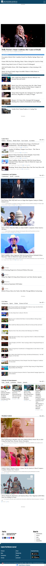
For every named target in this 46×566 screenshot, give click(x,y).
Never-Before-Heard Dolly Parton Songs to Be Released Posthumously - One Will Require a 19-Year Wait (24, 144)
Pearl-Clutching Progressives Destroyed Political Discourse (17, 270)
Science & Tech (23, 303)
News (2, 553)
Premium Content (7, 416)
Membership (18, 553)
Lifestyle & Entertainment (9, 380)
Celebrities (13, 382)
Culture (16, 303)
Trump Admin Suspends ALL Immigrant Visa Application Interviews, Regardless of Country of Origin (27, 93)
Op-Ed (11, 176)
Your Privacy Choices (24, 565)
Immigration (5, 303)
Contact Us (37, 535)
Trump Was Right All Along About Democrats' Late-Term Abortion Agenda (21, 277)
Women (19, 382)
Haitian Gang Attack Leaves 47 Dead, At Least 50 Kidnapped (18, 64)
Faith (3, 382)
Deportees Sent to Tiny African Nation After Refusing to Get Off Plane (24, 330)
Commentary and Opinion (9, 174)
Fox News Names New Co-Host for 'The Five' (18, 312)
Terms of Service (30, 562)
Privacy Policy (22, 562)
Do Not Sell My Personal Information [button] (38, 562)
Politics (4, 140)
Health (7, 382)
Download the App (35, 551)
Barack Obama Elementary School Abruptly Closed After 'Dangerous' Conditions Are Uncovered (24, 155)
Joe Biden (32, 140)
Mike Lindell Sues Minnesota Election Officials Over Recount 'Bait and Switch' (25, 324)
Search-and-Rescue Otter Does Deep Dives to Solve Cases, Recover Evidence (28, 395)
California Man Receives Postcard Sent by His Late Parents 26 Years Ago (16, 394)
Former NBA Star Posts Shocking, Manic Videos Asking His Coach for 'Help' (22, 61)
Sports (11, 303)
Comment (18, 51)
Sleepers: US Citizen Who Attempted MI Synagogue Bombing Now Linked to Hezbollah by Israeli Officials (26, 100)
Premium (2, 551)
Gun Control (24, 140)
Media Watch (16, 140)
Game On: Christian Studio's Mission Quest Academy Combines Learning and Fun (5, 395)
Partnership (38, 539)
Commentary (5, 176)
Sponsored (18, 557)
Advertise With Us (39, 540)
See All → (42, 139)
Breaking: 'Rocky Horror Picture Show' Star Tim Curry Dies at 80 (26, 167)
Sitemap (26, 562)
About (17, 551)
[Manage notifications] (3, 563)
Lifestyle (2, 557)
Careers (37, 537)
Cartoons (17, 176)
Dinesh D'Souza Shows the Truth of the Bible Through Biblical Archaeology (21, 291)
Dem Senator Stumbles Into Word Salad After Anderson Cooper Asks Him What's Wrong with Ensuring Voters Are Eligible (26, 307)
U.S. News (4, 301)
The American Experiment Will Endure (11, 284)
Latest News (5, 138)
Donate (17, 555)
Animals (25, 382)
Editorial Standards (39, 533)
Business (9, 140)
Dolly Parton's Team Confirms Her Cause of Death (21, 50)
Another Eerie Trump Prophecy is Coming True (24, 109)
